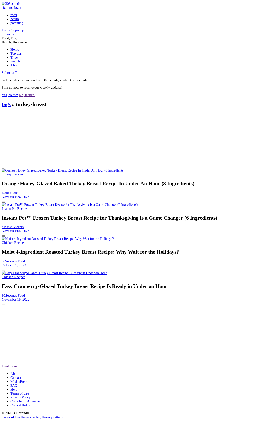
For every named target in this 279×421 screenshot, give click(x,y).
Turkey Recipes (12, 174)
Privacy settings (53, 417)
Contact (15, 377)
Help (13, 389)
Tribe (14, 57)
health (14, 19)
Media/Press (18, 381)
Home (14, 49)
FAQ (13, 385)
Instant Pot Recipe (14, 208)
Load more (9, 366)
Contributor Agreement (26, 401)
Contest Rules (20, 405)
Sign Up (18, 30)
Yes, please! (10, 95)
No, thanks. (27, 95)
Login (6, 30)
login (17, 7)
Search (15, 61)
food (13, 15)
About (14, 65)
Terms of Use (19, 393)
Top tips (16, 53)
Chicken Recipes (13, 242)
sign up (7, 7)
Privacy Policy (20, 397)
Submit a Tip (10, 34)
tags (6, 104)
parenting (16, 23)
